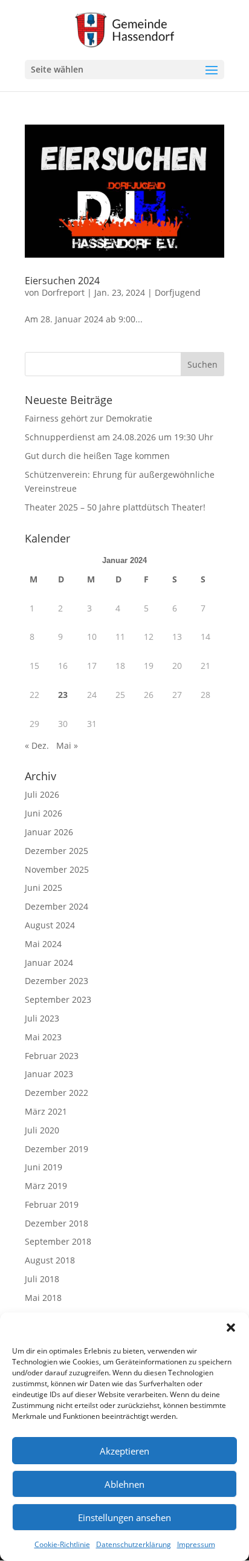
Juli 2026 (42, 794)
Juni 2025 (43, 887)
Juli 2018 (42, 1279)
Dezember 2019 (56, 1149)
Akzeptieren (124, 1451)
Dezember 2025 (56, 850)
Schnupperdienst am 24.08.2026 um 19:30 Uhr (119, 437)
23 (63, 694)
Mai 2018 (43, 1297)
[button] (231, 1327)
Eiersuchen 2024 (62, 280)
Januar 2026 (49, 832)
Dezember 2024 (56, 906)
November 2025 (57, 869)
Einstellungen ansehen (124, 1517)
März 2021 (46, 1111)
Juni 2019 (43, 1167)
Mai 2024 (43, 944)
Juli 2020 (42, 1130)
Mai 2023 (43, 1037)
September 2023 (58, 999)
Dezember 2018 (56, 1223)
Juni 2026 (43, 813)
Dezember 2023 (56, 980)
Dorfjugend (178, 292)
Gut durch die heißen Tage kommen (97, 455)
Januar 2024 (49, 962)
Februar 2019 (52, 1204)
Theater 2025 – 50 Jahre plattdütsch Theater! (115, 507)
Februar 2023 (52, 1055)
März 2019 (46, 1185)
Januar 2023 (49, 1074)
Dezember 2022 (56, 1092)
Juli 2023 (42, 1018)
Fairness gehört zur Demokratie (88, 418)
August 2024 (50, 925)
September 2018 (58, 1241)
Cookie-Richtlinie (62, 1544)
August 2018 (50, 1260)
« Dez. (37, 745)
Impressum (196, 1544)
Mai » (67, 745)
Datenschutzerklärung (133, 1544)
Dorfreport (63, 292)
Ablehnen (124, 1484)
